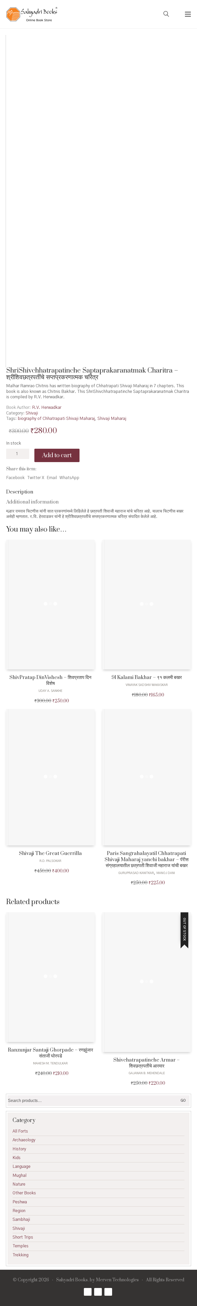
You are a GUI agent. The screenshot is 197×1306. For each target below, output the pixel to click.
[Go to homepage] (31, 14)
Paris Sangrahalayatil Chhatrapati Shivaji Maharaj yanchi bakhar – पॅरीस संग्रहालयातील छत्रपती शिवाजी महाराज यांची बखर (147, 860)
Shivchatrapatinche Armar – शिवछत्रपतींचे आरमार (146, 1063)
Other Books (24, 1193)
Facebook (15, 478)
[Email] (108, 1292)
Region (19, 1211)
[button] (188, 14)
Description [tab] (19, 492)
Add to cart (57, 455)
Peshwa (20, 1202)
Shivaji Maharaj (111, 419)
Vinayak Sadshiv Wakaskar (147, 684)
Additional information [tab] (32, 502)
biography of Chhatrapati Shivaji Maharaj (56, 419)
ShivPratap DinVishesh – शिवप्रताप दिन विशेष (50, 681)
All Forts (20, 1131)
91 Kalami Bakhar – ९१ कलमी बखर (147, 678)
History (19, 1149)
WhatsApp (69, 478)
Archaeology (24, 1140)
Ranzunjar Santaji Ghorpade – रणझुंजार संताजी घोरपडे (50, 1053)
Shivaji (32, 413)
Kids (17, 1158)
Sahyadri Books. (72, 1280)
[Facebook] (88, 1292)
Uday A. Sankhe (50, 690)
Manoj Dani (165, 873)
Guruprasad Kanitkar (136, 873)
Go (183, 1100)
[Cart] (177, 14)
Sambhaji (21, 1219)
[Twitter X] (98, 1292)
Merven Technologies (117, 1280)
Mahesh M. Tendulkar (50, 1063)
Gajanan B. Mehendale (147, 1073)
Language (22, 1166)
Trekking (20, 1255)
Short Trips (23, 1237)
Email (52, 478)
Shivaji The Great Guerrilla (50, 854)
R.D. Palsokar (50, 860)
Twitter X (35, 478)
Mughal (19, 1175)
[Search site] (166, 14)
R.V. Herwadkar (46, 407)
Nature (19, 1184)
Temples (20, 1246)
